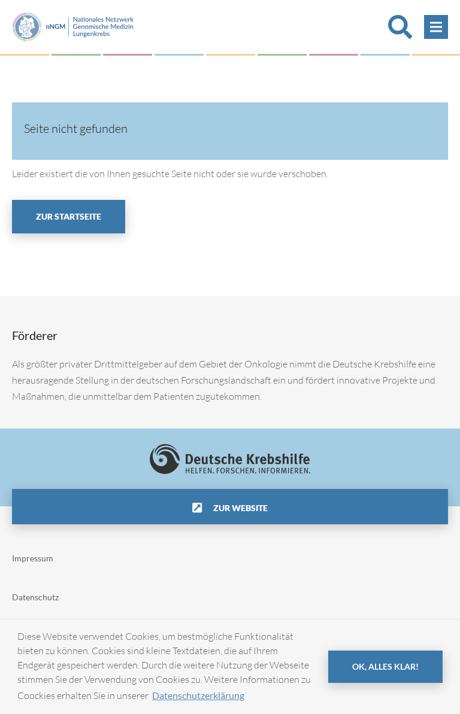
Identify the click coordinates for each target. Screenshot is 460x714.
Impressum (32, 558)
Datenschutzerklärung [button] (198, 695)
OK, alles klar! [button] (385, 666)
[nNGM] (73, 25)
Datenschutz (35, 597)
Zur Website (239, 508)
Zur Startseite (68, 216)
